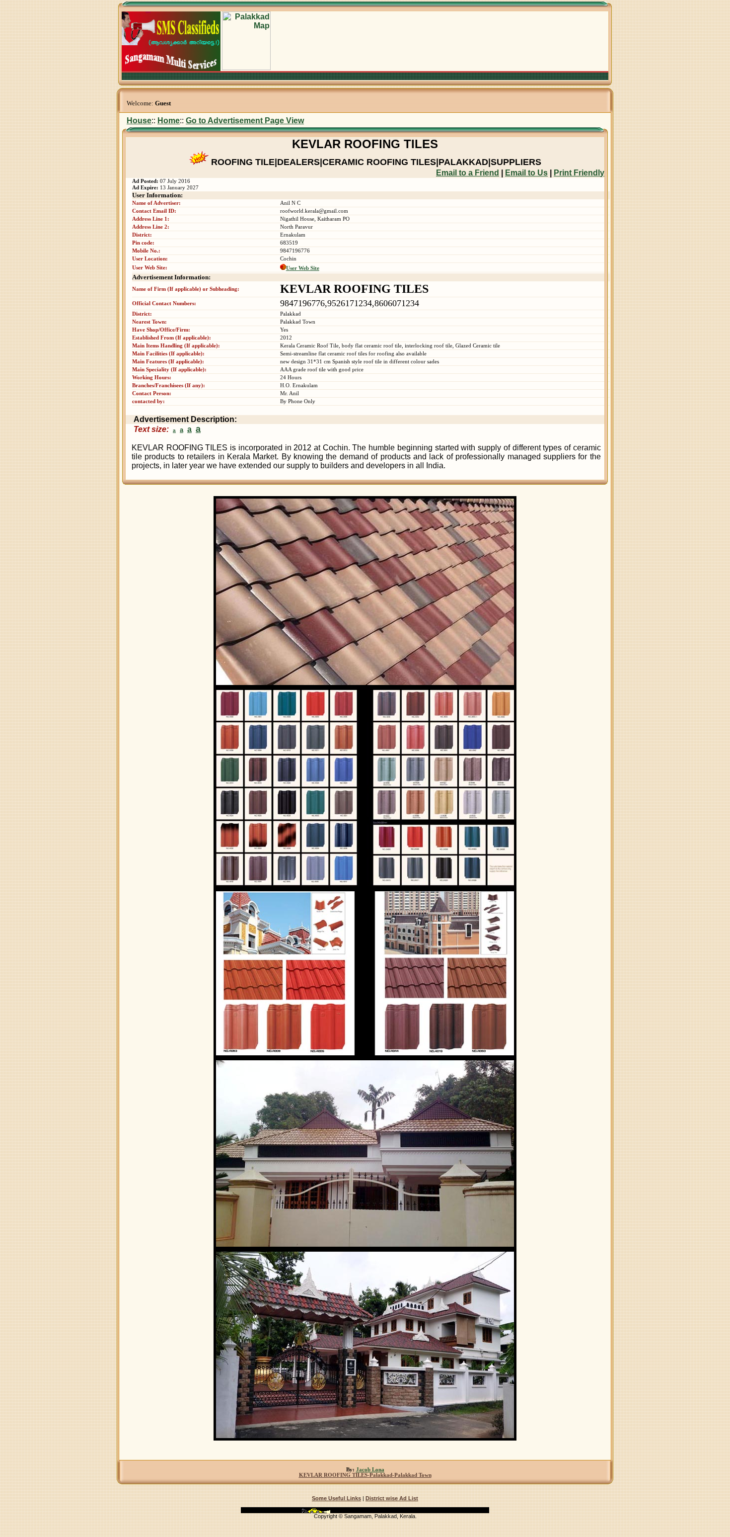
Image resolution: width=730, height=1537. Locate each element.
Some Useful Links (336, 1498)
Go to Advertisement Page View (245, 120)
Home (168, 120)
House (139, 120)
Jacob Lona (370, 1469)
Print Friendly (579, 173)
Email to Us (526, 173)
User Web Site (302, 268)
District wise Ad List (391, 1498)
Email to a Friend (467, 173)
